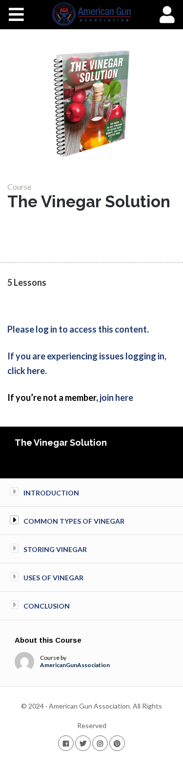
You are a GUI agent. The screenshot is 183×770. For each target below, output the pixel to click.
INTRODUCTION (51, 493)
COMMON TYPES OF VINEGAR (73, 521)
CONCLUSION (46, 606)
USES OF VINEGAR (53, 577)
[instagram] (100, 743)
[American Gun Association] (91, 14)
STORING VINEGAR (55, 549)
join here (116, 397)
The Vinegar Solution (61, 442)
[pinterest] (117, 743)
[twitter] (83, 743)
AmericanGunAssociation (75, 665)
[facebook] (66, 743)
